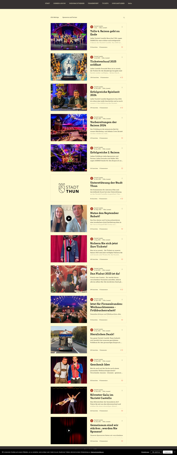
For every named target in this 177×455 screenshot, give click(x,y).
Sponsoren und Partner (70, 17)
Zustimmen (167, 452)
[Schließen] (175, 452)
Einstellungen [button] (145, 452)
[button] (124, 18)
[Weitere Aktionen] (123, 27)
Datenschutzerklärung (97, 452)
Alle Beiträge (55, 17)
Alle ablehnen (156, 452)
